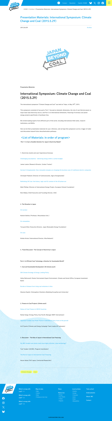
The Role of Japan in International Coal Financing (35, 354)
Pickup (60, 394)
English (80, 3)
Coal (35, 372)
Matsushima (76, 401)
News (60, 389)
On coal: (23, 232)
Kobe (74, 399)
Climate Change (26, 372)
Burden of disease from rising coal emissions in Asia (36, 286)
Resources (61, 392)
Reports (61, 400)
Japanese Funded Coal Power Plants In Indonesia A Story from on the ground (44, 320)
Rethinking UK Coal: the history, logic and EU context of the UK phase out (43, 181)
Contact (88, 400)
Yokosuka (75, 395)
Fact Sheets (62, 396)
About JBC (89, 396)
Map (37, 391)
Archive (89, 27)
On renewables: (25, 221)
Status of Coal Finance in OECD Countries (33, 309)
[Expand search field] (58, 3)
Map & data (39, 389)
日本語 (85, 3)
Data (37, 395)
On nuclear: (24, 209)
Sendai (74, 393)
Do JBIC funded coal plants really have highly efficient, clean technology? (43, 343)
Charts (38, 393)
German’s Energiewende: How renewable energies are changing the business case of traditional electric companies (55, 170)
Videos (61, 398)
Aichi (74, 397)
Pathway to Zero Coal (41, 397)
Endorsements (90, 392)
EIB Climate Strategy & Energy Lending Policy (34, 272)
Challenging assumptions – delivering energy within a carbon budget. (41, 158)
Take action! (90, 389)
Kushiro (75, 391)
